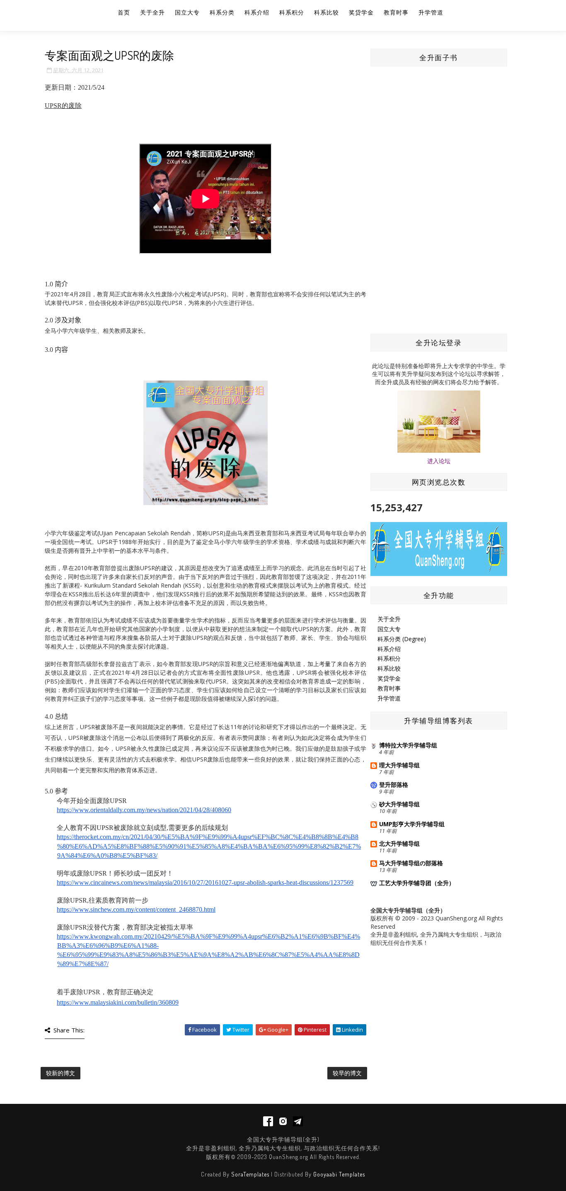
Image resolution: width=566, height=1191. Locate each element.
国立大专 (187, 12)
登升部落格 (393, 784)
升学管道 (430, 12)
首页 (124, 12)
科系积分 (291, 12)
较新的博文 (60, 1073)
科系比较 (326, 12)
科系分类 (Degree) (401, 639)
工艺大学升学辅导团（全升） (417, 883)
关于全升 (152, 12)
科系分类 (222, 12)
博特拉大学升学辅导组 (408, 745)
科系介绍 (256, 12)
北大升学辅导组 (399, 843)
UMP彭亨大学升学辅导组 (412, 824)
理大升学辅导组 (399, 765)
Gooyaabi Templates (339, 1174)
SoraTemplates (250, 1174)
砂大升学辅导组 (399, 804)
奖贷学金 (361, 12)
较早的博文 (347, 1073)
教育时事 (396, 12)
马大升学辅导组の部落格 (411, 863)
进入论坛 (438, 461)
